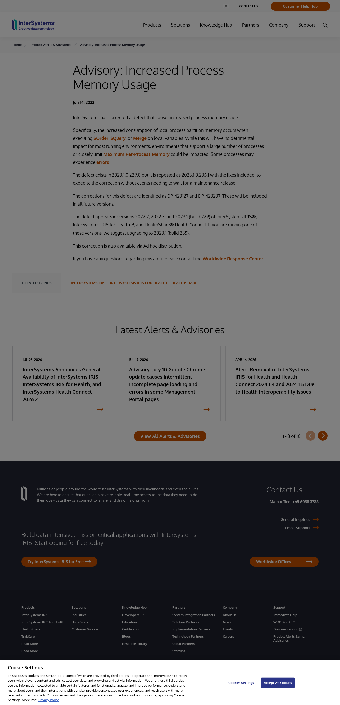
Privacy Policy (48, 700)
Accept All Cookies (278, 683)
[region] (170, 682)
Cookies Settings (241, 683)
